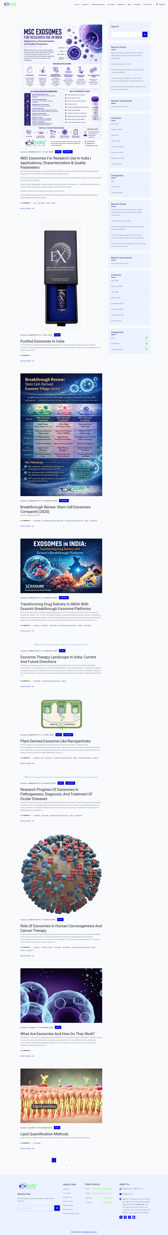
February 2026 (116, 129)
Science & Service (98, 4)
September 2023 (117, 158)
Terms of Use (68, 1201)
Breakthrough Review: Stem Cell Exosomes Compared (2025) (127, 71)
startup (30, 950)
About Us (85, 4)
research (93, 520)
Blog (129, 4)
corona (37, 815)
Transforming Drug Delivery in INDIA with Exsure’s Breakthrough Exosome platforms (127, 79)
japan (22, 950)
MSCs (54, 203)
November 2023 (117, 152)
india (48, 203)
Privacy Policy (68, 1205)
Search (115, 26)
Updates (121, 4)
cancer (36, 625)
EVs (35, 203)
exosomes (53, 625)
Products (137, 4)
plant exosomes (85, 758)
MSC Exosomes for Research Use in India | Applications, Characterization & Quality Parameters (127, 55)
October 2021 (116, 164)
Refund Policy (68, 1209)
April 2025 (115, 135)
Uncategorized (116, 192)
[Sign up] (57, 1208)
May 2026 (114, 124)
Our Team (111, 4)
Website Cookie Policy (71, 1213)
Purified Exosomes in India (120, 64)
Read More (26, 208)
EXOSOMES (67, 152)
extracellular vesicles (74, 520)
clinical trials (47, 947)
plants (95, 758)
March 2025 (115, 141)
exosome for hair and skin (52, 520)
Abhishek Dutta (34, 152)
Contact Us (147, 4)
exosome (41, 203)
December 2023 (117, 147)
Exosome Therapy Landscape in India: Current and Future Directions (128, 88)
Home (77, 4)
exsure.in (32, 1027)
